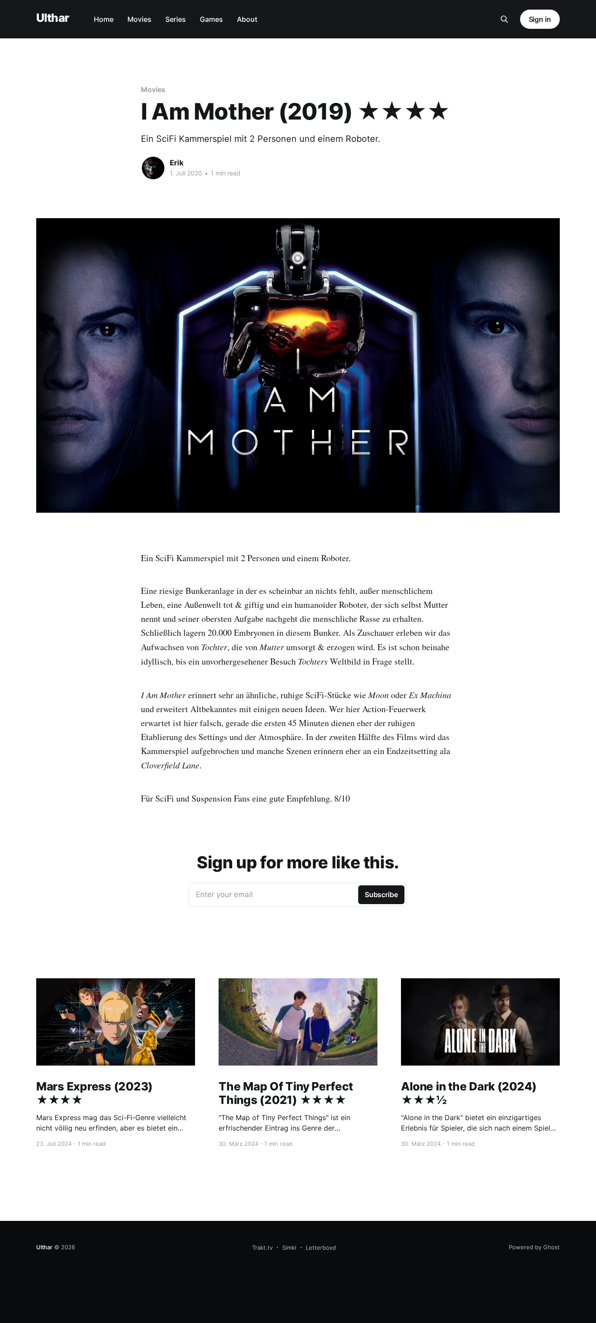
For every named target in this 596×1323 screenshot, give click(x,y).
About (247, 19)
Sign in (540, 19)
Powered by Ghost (534, 1247)
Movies (139, 19)
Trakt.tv (262, 1247)
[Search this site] (504, 19)
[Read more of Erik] (153, 168)
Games (211, 19)
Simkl (289, 1247)
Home (103, 19)
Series (175, 19)
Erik (177, 162)
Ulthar (52, 18)
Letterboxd (321, 1247)
